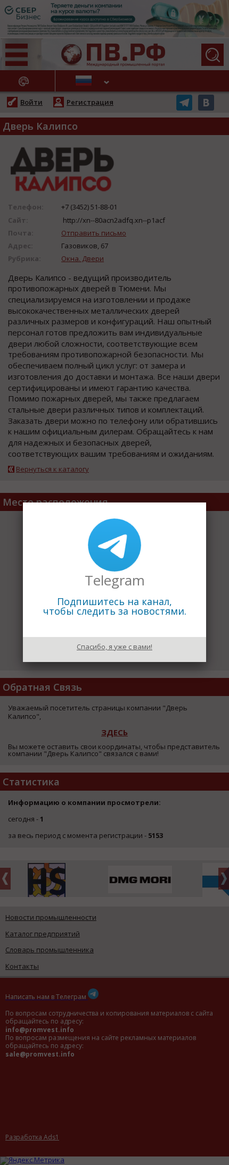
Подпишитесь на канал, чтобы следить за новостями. (114, 606)
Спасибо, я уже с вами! (114, 646)
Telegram (115, 580)
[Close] (206, 502)
